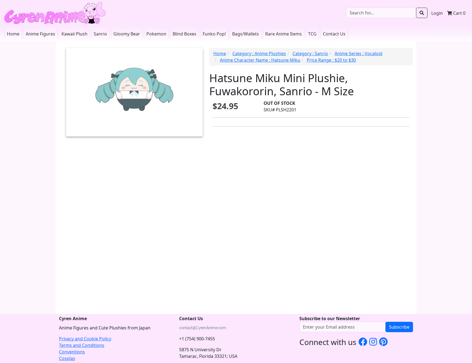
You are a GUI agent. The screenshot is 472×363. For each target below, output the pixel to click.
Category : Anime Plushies (259, 53)
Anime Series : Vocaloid (358, 53)
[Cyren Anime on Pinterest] (383, 341)
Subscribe (399, 327)
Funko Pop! (214, 34)
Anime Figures (40, 34)
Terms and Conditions (81, 345)
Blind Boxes (184, 34)
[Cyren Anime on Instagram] (373, 341)
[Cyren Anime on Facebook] (362, 341)
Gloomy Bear (126, 34)
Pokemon (156, 34)
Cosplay (67, 358)
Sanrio (100, 34)
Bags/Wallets (245, 34)
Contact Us (334, 34)
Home (13, 34)
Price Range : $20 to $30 (331, 60)
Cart (458, 13)
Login (437, 13)
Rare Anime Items (283, 34)
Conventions (72, 352)
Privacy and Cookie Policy (85, 339)
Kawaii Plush (74, 34)
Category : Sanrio (310, 53)
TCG (312, 34)
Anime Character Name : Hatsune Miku (260, 60)
